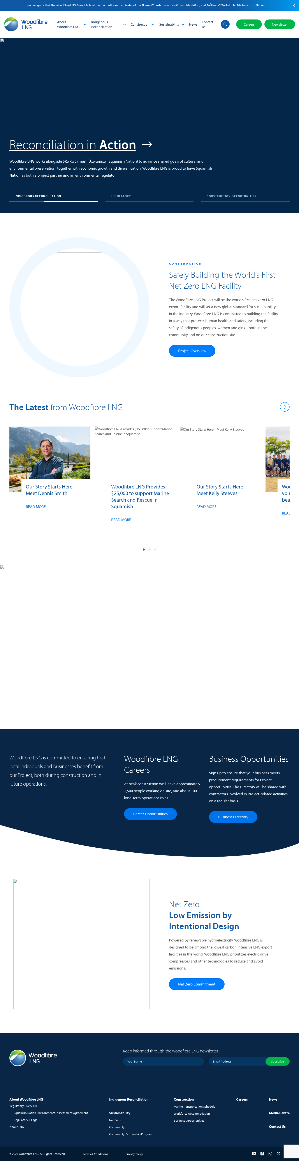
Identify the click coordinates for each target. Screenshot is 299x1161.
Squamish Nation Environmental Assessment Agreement (51, 1113)
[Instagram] (270, 1153)
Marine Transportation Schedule (194, 1106)
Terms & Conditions (95, 1154)
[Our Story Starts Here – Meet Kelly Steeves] (220, 477)
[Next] (285, 407)
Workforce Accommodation (192, 1113)
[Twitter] (279, 1153)
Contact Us (207, 24)
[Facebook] (262, 1153)
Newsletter (280, 24)
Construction (140, 24)
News (193, 24)
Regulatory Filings (25, 1120)
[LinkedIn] (254, 1153)
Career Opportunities (150, 813)
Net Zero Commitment (196, 984)
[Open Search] (225, 24)
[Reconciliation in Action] (149, 116)
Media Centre (279, 1113)
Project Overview (192, 350)
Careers (249, 24)
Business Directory (233, 816)
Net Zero (115, 1120)
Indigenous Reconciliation (101, 24)
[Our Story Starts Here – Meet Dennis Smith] (49, 477)
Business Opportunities (189, 1120)
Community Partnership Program (131, 1134)
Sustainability (169, 24)
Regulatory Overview (23, 1106)
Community (117, 1127)
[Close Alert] (293, 5)
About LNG (16, 1127)
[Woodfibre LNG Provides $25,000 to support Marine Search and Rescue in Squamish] (135, 484)
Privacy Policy (134, 1154)
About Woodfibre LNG (68, 24)
